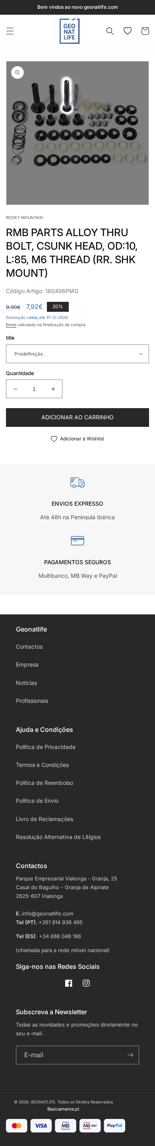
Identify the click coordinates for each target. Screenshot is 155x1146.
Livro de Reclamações (44, 818)
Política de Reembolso (44, 782)
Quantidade (20, 373)
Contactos (29, 646)
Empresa (27, 664)
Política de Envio (37, 800)
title (10, 337)
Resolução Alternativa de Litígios (58, 836)
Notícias (26, 682)
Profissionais (32, 700)
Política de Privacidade (46, 746)
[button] (10, 31)
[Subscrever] (130, 1055)
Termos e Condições (42, 764)
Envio (11, 324)
